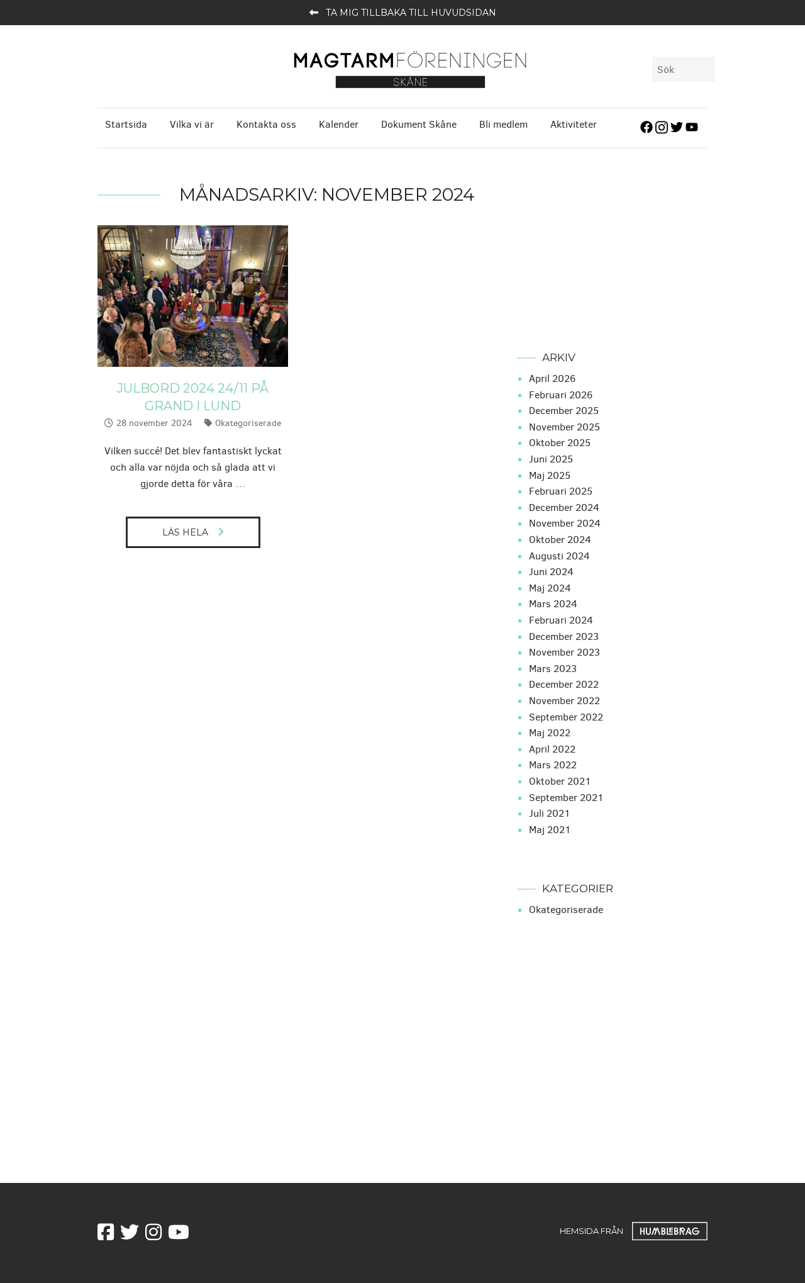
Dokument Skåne (419, 124)
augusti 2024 (559, 556)
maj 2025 (549, 475)
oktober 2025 (560, 442)
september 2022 (566, 717)
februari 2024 (561, 620)
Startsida (126, 124)
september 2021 (566, 797)
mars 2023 (553, 668)
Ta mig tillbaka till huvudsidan (411, 12)
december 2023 (564, 636)
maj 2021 (550, 829)
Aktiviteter (573, 124)
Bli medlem (503, 124)
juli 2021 (549, 813)
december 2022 (564, 684)
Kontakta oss (266, 124)
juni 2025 (551, 459)
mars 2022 (553, 764)
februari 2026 (560, 394)
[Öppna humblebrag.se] (670, 1230)
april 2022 (552, 749)
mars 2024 (553, 603)
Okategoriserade (248, 423)
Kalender (338, 124)
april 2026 (552, 378)
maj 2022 (549, 732)
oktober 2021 (560, 781)
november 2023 (564, 652)
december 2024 (564, 507)
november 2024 (565, 523)
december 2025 (564, 410)
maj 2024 (550, 588)
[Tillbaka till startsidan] (410, 68)
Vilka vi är (192, 124)
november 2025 (564, 427)
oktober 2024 (560, 539)
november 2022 (564, 700)
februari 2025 (560, 491)
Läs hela (185, 532)
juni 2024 (551, 571)
